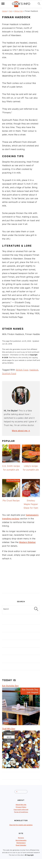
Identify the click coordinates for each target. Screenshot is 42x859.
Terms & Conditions (21, 812)
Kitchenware (21, 843)
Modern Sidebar (27, 542)
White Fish (18, 11)
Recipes (21, 838)
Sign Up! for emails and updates (21, 825)
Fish (10, 11)
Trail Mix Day (8, 728)
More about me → (21, 430)
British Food (22, 370)
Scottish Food (9, 373)
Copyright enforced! (21, 809)
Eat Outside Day (10, 686)
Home (4, 11)
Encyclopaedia (21, 840)
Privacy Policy (21, 807)
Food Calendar (21, 845)
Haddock (33, 370)
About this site (21, 804)
